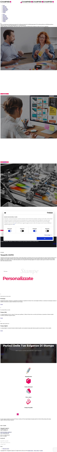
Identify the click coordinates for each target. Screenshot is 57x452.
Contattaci (2, 354)
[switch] (22, 231)
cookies (13, 224)
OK (44, 238)
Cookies (41, 450)
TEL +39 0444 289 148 (4, 433)
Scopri (1, 304)
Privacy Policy (36, 450)
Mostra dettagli (47, 235)
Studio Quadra (30, 450)
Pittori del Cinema (6, 448)
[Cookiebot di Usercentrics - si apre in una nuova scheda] (48, 213)
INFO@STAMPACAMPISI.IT (6, 432)
